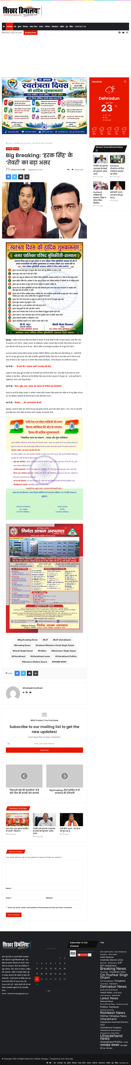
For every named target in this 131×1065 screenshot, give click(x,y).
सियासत (25, 26)
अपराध (41, 26)
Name (9, 888)
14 (55, 969)
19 (46, 974)
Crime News (104, 984)
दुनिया (19, 26)
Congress (119, 980)
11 (41, 969)
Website (49, 898)
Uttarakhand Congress (110, 1027)
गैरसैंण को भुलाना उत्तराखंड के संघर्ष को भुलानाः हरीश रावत (44, 831)
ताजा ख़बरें (123, 1045)
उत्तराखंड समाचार (59, 662)
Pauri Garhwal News (107, 1004)
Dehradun (113, 984)
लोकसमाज (55, 26)
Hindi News (117, 993)
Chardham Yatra (117, 972)
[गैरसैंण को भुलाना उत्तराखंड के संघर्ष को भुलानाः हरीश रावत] (44, 819)
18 (41, 974)
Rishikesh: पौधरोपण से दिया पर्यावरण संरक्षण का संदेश (117, 170)
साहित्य (62, 26)
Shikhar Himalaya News (113, 1016)
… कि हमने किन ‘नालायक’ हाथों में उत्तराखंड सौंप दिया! (33, 366)
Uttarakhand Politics (67, 656)
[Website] (24, 692)
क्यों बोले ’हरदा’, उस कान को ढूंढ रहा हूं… (70, 829)
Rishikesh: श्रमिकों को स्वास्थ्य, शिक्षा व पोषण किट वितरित (99, 197)
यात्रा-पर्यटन (33, 26)
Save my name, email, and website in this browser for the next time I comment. (40, 907)
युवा (67, 26)
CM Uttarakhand (106, 981)
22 (60, 974)
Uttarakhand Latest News (109, 1033)
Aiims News (112, 954)
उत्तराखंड (9, 26)
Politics (42, 651)
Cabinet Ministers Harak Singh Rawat (55, 645)
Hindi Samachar (105, 995)
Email (9, 898)
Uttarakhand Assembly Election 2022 (114, 1023)
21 (55, 974)
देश (15, 26)
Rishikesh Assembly (107, 1010)
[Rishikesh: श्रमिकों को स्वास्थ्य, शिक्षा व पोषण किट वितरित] (100, 185)
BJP (46, 639)
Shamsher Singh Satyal (64, 651)
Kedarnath (116, 995)
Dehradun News (113, 986)
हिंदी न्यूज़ (102, 1048)
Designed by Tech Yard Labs (61, 1059)
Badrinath (103, 963)
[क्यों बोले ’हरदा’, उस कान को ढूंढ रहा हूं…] (71, 819)
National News (106, 1001)
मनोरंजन (47, 26)
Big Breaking (112, 963)
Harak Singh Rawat (23, 651)
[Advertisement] (65, 56)
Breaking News (23, 645)
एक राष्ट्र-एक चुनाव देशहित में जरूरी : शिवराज (17, 829)
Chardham (104, 972)
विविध (71, 26)
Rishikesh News (112, 1012)
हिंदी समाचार (109, 1048)
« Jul (48, 991)
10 (37, 969)
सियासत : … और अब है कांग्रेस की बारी (28, 402)
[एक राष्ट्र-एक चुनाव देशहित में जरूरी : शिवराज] (17, 819)
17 (37, 974)
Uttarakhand (19, 656)
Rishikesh (114, 1007)
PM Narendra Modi (122, 1004)
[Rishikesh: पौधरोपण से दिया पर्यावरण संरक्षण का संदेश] (117, 159)
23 (65, 974)
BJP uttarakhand (62, 639)
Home (10, 143)
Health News (106, 992)
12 (46, 969)
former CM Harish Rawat (109, 990)
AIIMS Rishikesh (107, 957)
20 (51, 974)
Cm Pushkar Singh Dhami (114, 976)
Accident (103, 954)
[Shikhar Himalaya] (22, 11)
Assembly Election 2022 (111, 960)
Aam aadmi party (106, 952)
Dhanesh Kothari (16, 170)
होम (4, 26)
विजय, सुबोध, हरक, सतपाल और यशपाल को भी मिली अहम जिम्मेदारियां (38, 386)
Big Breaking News (28, 639)
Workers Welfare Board (35, 662)
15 (60, 969)
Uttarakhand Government (110, 1030)
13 (51, 969)
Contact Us (80, 26)
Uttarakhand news (41, 656)
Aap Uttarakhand (120, 952)
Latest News (109, 998)
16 (65, 969)
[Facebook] (27, 692)
